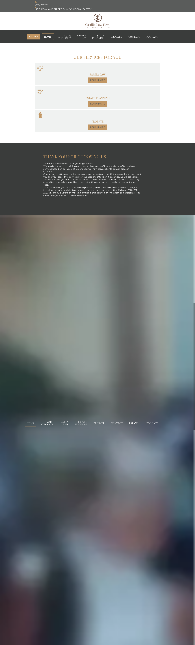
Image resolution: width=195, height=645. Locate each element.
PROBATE (116, 36)
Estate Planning (98, 36)
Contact (134, 36)
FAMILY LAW (81, 36)
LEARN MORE (97, 80)
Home (48, 36)
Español (33, 36)
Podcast (152, 36)
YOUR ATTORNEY (64, 36)
